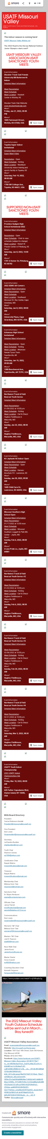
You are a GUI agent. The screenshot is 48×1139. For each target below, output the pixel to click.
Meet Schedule (10, 92)
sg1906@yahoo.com (12, 855)
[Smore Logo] (13, 3)
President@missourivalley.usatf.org (17, 824)
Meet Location (10, 95)
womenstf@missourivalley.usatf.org (18, 931)
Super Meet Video (11, 154)
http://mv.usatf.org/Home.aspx (23, 1048)
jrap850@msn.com (11, 942)
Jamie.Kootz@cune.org (13, 952)
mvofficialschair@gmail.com (15, 908)
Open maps (36, 123)
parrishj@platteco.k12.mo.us (15, 910)
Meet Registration (11, 89)
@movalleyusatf (17, 1098)
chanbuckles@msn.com (13, 845)
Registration (9, 159)
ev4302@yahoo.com (12, 962)
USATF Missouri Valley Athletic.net (17, 41)
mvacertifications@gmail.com (15, 866)
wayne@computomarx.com (14, 897)
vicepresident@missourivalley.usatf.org (24, 1045)
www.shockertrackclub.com (15, 106)
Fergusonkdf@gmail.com (13, 973)
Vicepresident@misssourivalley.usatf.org (19, 834)
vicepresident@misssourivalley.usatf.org (19, 921)
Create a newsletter (13, 1133)
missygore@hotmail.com (13, 887)
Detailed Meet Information (15, 83)
